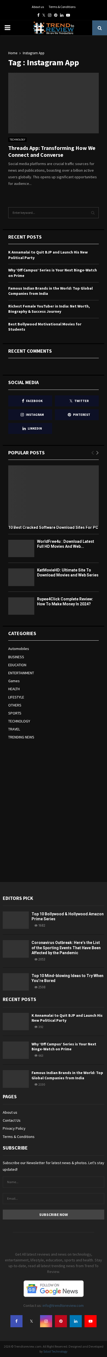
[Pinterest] (61, 1321)
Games (14, 680)
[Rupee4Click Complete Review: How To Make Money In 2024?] (21, 606)
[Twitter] (31, 1321)
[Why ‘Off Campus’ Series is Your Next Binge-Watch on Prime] (16, 1050)
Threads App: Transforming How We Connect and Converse (51, 151)
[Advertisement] (53, 810)
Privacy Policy (14, 1128)
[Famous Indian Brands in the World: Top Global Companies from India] (16, 1079)
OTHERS (14, 705)
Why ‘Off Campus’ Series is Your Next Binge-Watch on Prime (64, 1046)
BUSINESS (16, 656)
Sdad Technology (55, 1351)
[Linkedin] (76, 1321)
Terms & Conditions (62, 7)
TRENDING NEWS (21, 737)
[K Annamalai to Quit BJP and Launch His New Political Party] (16, 1021)
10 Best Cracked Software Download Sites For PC (53, 527)
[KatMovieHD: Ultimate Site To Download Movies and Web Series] (21, 577)
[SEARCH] (93, 212)
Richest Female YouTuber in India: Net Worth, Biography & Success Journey (49, 309)
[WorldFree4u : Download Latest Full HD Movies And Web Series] (21, 548)
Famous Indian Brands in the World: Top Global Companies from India (67, 1075)
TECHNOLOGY (17, 139)
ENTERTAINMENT (21, 672)
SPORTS (14, 713)
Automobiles (18, 648)
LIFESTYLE (16, 697)
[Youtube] (91, 1321)
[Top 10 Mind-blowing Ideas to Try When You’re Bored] (16, 982)
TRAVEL (14, 729)
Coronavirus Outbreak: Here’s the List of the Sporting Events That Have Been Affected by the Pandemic (66, 947)
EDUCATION (17, 664)
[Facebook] (16, 1321)
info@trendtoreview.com (63, 1305)
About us (38, 7)
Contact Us (12, 1120)
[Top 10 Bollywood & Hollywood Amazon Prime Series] (16, 920)
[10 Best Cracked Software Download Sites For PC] (53, 495)
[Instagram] (46, 1321)
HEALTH (14, 688)
